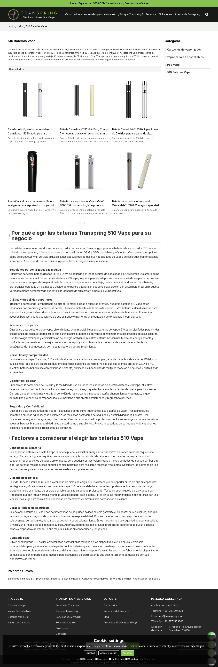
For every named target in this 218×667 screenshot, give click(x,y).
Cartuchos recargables (95, 578)
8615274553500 (174, 621)
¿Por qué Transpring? (130, 14)
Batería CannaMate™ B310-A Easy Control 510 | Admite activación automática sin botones (84, 131)
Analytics (102, 659)
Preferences (118, 659)
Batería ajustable (71, 578)
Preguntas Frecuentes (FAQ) (120, 622)
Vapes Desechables (19, 611)
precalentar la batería (48, 578)
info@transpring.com (171, 616)
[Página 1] (78, 223)
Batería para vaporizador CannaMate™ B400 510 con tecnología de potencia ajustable (82, 203)
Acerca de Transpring (187, 14)
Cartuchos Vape (17, 605)
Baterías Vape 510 (18, 616)
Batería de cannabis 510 (21, 578)
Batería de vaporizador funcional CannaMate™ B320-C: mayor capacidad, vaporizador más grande (135, 203)
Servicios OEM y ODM (68, 616)
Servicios (151, 14)
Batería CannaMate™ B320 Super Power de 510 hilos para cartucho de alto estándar (135, 131)
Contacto (61, 633)
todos (20, 26)
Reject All (90, 653)
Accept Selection (108, 653)
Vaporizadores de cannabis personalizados (90, 14)
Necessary (88, 659)
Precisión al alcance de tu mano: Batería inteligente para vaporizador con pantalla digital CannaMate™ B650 (31, 203)
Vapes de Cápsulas (19, 622)
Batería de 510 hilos (120, 578)
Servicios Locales (66, 622)
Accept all (128, 653)
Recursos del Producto (117, 611)
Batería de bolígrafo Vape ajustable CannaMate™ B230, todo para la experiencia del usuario (28, 131)
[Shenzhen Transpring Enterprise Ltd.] (32, 14)
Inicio (11, 26)
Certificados (111, 605)
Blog (106, 616)
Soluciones (165, 14)
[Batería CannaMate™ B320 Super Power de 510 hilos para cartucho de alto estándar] (136, 99)
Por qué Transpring (67, 611)
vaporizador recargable (146, 578)
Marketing (133, 659)
